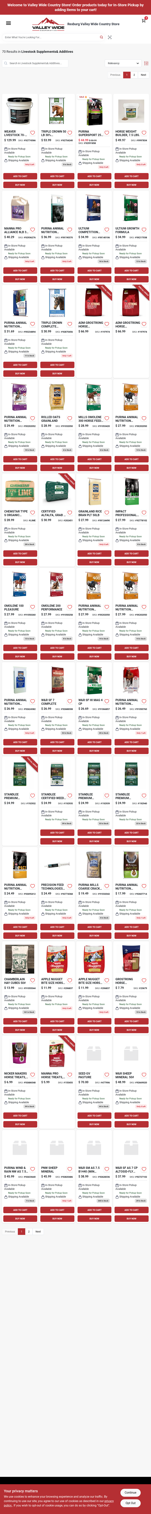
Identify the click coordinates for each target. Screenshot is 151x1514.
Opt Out (131, 1503)
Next (143, 74)
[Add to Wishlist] (33, 133)
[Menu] (8, 23)
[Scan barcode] (110, 37)
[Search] (101, 37)
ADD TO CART (20, 176)
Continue (130, 1492)
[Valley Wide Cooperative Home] (48, 24)
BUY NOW (20, 185)
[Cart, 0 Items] (143, 21)
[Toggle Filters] (146, 63)
